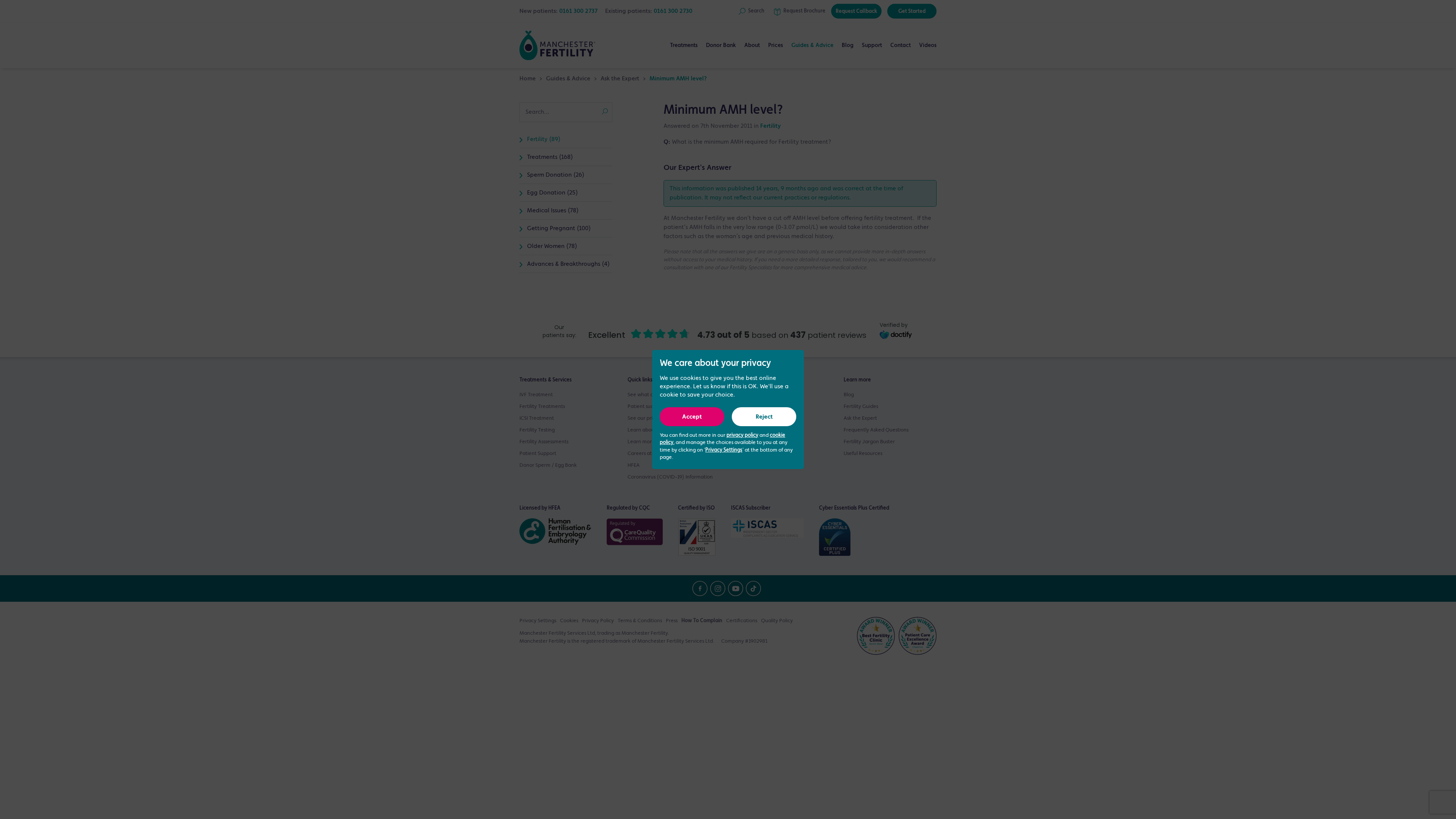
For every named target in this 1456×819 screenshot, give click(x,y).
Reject (764, 417)
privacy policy (742, 435)
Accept (692, 417)
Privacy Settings (723, 450)
